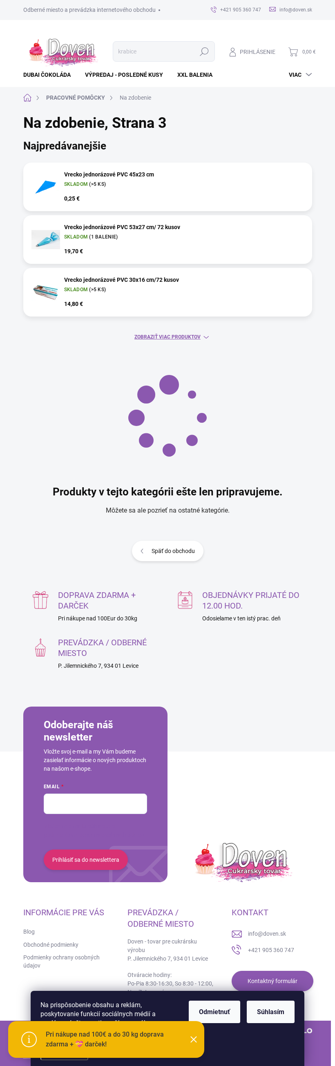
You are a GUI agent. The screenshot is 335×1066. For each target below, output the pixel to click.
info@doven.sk (267, 933)
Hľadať (204, 51)
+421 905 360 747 (271, 950)
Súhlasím (270, 1012)
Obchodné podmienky (50, 944)
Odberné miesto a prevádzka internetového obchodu (89, 10)
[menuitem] (50, 74)
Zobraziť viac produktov (167, 337)
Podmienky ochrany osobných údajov (61, 961)
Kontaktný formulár (272, 981)
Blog (29, 931)
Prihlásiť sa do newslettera (85, 859)
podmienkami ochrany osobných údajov (94, 835)
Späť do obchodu (173, 551)
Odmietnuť (214, 1012)
